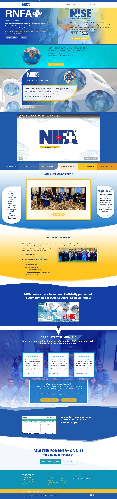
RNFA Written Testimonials (49, 400)
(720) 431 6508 (29, 479)
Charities (63, 482)
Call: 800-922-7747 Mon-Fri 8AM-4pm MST (38, 103)
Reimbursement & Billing (49, 166)
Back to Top (40, 491)
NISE (74, 4)
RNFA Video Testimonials (69, 400)
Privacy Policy (51, 484)
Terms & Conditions (53, 482)
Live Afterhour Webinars (10, 166)
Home (64, 4)
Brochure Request (50, 462)
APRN (62, 477)
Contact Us (92, 4)
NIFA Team (64, 480)
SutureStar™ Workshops (29, 166)
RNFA (68, 4)
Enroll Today (30, 107)
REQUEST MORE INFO (56, 64)
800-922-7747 (30, 481)
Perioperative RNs (11, 37)
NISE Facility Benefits (88, 166)
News (79, 4)
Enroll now (70, 462)
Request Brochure (58, 214)
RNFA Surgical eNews (53, 477)
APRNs (24, 37)
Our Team (86, 4)
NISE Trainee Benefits (107, 166)
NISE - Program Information (79, 38)
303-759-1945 (27, 477)
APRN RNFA (28, 491)
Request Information (27, 483)
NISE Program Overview (68, 166)
